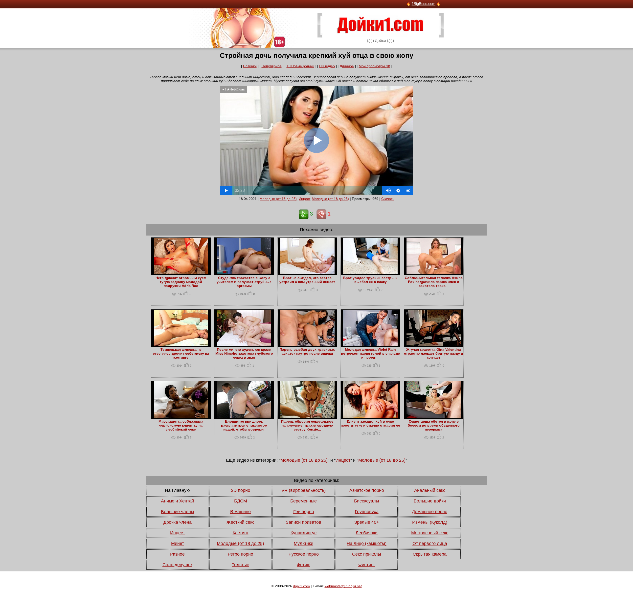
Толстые (240, 564)
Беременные (303, 501)
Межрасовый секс (429, 532)
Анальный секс (429, 490)
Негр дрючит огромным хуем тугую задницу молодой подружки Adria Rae (181, 282)
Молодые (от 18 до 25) (278, 199)
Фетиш (303, 564)
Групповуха (367, 511)
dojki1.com (301, 586)
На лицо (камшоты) (366, 543)
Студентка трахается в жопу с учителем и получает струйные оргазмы (244, 282)
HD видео (327, 66)
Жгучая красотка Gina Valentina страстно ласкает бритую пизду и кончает (433, 353)
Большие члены (177, 511)
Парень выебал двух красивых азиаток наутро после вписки (307, 351)
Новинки (250, 66)
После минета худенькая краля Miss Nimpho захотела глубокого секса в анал (244, 353)
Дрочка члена (177, 522)
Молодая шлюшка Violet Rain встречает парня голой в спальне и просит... (370, 353)
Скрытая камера (430, 554)
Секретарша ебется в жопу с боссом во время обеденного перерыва (434, 425)
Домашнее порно (429, 511)
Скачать (387, 199)
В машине (240, 511)
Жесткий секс (240, 522)
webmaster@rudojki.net (343, 586)
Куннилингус (303, 532)
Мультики (303, 543)
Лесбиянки (367, 532)
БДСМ (240, 501)
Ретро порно (240, 554)
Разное (177, 554)
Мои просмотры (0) (374, 66)
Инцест (304, 199)
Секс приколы (366, 554)
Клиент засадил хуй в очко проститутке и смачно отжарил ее (370, 423)
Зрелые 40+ (366, 522)
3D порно (240, 490)
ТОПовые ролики (300, 66)
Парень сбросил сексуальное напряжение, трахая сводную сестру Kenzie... (307, 425)
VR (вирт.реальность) (303, 490)
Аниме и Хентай (177, 501)
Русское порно (304, 554)
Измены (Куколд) (429, 522)
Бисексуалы (366, 501)
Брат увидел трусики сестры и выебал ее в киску (370, 280)
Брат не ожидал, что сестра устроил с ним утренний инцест (307, 280)
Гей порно (303, 511)
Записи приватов (303, 522)
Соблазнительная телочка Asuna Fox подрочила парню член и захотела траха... (434, 282)
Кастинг (241, 532)
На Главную (177, 490)
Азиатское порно (366, 490)
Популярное (272, 66)
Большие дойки (430, 501)
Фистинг (366, 564)
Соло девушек (177, 564)
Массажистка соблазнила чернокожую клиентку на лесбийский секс (180, 425)
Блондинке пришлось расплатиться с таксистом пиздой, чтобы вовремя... (244, 425)
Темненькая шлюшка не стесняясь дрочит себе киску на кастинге (181, 353)
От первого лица (429, 543)
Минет (177, 543)
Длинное (347, 66)
